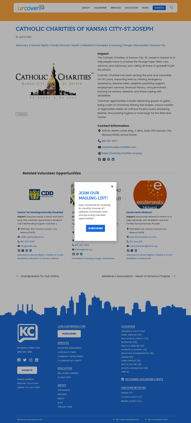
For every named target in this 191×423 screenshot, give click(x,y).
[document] (95, 211)
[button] (112, 186)
